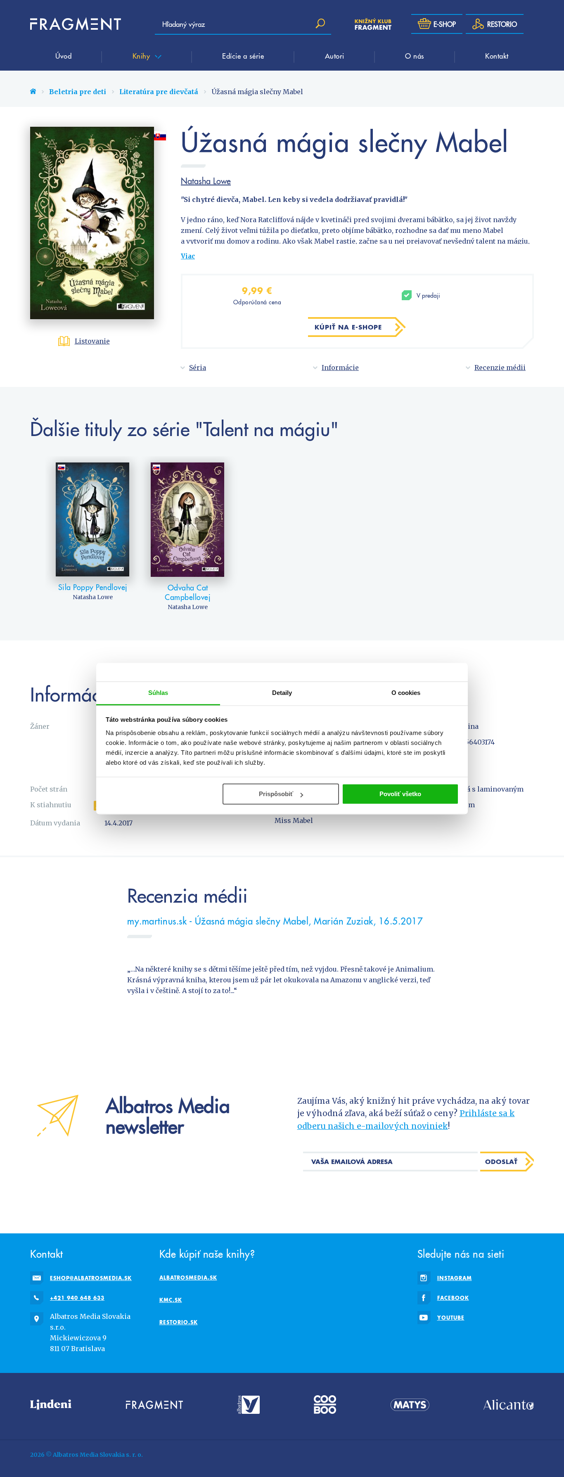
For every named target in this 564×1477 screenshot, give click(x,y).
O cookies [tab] (406, 692)
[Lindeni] (51, 1404)
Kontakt (497, 56)
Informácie (340, 367)
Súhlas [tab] (158, 692)
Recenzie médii (500, 367)
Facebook (453, 1298)
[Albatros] (248, 1404)
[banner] (75, 24)
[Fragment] (154, 1404)
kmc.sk (170, 1300)
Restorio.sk (178, 1322)
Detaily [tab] (282, 692)
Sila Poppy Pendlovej (93, 587)
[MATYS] (410, 1404)
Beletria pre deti (77, 92)
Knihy (142, 56)
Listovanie (92, 341)
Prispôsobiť (276, 793)
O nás (414, 56)
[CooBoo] (324, 1404)
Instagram (454, 1278)
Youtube (450, 1317)
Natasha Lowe (206, 181)
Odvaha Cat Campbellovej (188, 592)
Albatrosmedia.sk (188, 1277)
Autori (334, 56)
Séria (197, 367)
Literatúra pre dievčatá (158, 92)
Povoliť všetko (400, 793)
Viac (188, 256)
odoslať (501, 1161)
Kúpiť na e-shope (348, 327)
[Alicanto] (508, 1404)
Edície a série (243, 56)
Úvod (63, 56)
